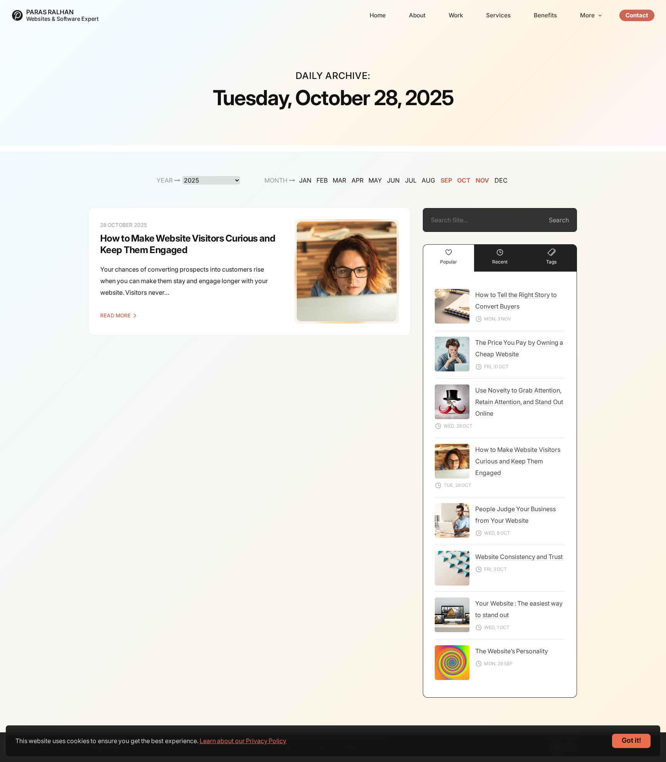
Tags (551, 262)
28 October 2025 (123, 225)
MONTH (276, 180)
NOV (482, 180)
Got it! (631, 740)
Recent (500, 262)
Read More (115, 315)
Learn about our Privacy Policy (243, 741)
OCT (464, 180)
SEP (446, 180)
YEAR (165, 180)
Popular (448, 262)
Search (559, 220)
